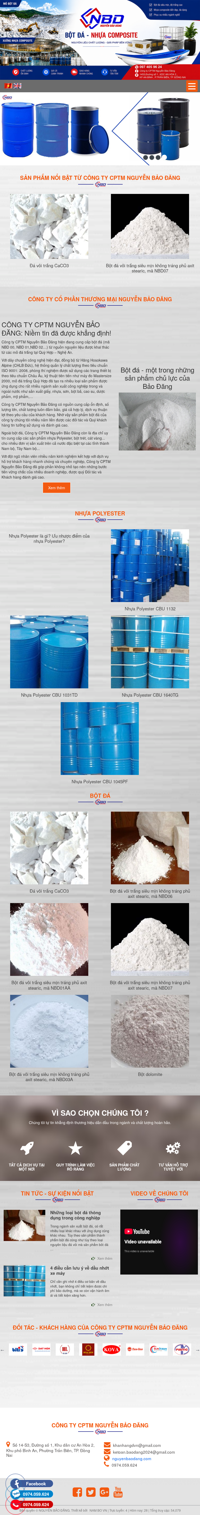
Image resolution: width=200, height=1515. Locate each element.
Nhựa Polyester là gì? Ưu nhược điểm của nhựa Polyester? (49, 538)
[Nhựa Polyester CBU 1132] (150, 565)
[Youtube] (120, 1492)
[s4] (158, 157)
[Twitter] (92, 1492)
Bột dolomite (150, 1074)
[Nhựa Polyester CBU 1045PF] (99, 738)
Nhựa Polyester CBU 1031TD (49, 694)
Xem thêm (56, 487)
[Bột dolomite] (150, 1031)
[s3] (151, 157)
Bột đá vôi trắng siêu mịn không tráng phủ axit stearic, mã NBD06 (150, 893)
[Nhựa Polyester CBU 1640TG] (150, 652)
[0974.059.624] (15, 1483)
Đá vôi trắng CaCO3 (49, 265)
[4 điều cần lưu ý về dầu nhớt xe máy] (24, 1280)
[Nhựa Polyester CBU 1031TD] (49, 652)
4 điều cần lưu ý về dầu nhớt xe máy (79, 1270)
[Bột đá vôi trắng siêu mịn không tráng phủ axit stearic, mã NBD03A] (49, 1031)
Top (187, 1490)
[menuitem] (8, 85)
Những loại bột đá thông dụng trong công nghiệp (75, 1215)
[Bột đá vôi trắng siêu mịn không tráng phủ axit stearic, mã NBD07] (150, 226)
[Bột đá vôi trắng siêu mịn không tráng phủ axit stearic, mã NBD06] (150, 848)
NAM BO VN (98, 1510)
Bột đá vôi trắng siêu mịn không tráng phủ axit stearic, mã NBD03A (49, 1077)
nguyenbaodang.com (131, 1458)
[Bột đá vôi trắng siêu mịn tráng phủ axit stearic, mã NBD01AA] (49, 939)
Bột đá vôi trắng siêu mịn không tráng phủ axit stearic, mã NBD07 (150, 268)
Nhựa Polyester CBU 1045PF (100, 781)
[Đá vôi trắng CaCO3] (49, 226)
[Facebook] (79, 1492)
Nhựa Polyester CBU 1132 (150, 608)
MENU (192, 86)
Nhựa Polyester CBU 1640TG (150, 694)
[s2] (145, 157)
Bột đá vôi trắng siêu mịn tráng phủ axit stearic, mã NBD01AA (49, 985)
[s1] (164, 157)
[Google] (106, 1492)
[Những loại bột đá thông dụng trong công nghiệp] (24, 1225)
